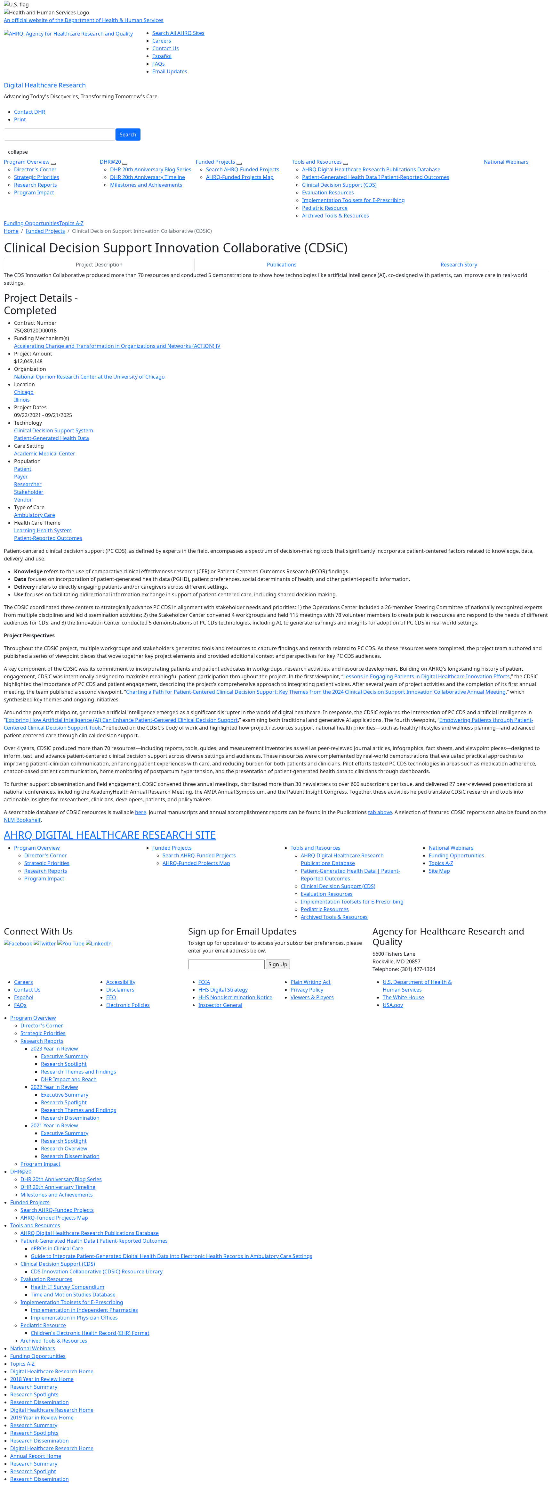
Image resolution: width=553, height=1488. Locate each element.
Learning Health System (43, 530)
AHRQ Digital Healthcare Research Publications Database (371, 169)
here (140, 812)
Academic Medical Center (44, 453)
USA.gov (393, 1005)
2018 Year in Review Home (42, 1379)
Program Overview (27, 161)
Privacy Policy (307, 989)
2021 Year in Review (54, 1125)
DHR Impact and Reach (69, 1079)
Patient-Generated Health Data (51, 438)
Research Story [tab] (459, 264)
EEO (111, 997)
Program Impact (34, 192)
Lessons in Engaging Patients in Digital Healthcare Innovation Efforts (426, 676)
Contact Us (165, 48)
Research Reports (35, 184)
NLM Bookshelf (22, 819)
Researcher (28, 484)
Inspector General (220, 1005)
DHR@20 (111, 161)
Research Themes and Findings (78, 1071)
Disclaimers (120, 989)
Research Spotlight (64, 1063)
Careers (161, 40)
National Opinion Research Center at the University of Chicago (89, 376)
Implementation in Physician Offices (74, 1317)
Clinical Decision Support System (53, 430)
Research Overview (64, 1148)
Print (20, 119)
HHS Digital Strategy (223, 989)
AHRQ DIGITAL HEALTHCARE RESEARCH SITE (110, 835)
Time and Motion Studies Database (73, 1294)
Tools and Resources (317, 161)
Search (128, 134)
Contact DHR (29, 111)
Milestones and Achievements (146, 184)
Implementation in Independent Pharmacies (84, 1309)
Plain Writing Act (311, 981)
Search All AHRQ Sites (178, 33)
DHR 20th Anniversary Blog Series (150, 169)
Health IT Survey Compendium (67, 1286)
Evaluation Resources (328, 192)
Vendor (23, 499)
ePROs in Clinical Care (57, 1248)
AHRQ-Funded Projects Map (240, 177)
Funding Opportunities (31, 223)
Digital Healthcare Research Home (51, 1371)
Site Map (439, 870)
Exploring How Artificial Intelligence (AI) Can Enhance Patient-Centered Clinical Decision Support (122, 720)
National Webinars (506, 161)
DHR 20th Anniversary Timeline (147, 177)
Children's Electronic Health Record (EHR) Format (90, 1333)
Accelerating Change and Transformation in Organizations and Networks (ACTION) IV (117, 345)
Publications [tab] (282, 264)
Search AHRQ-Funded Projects (242, 169)
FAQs (158, 63)
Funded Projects (216, 161)
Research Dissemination (70, 1117)
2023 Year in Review (54, 1048)
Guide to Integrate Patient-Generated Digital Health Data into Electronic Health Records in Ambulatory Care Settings (171, 1256)
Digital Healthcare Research (45, 85)
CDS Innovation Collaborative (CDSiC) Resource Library (97, 1271)
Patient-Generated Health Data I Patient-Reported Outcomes (375, 177)
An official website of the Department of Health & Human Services (84, 20)
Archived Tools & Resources (335, 215)
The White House (403, 997)
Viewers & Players (312, 997)
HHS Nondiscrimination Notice (235, 997)
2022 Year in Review (54, 1087)
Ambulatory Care (34, 515)
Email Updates (169, 71)
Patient (22, 468)
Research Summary (33, 1386)
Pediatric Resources (325, 909)
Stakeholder (29, 491)
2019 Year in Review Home (42, 1417)
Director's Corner (35, 169)
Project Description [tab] (99, 264)
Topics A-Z (71, 223)
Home (11, 230)
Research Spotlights (34, 1394)
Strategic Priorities (36, 177)
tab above (380, 812)
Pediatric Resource (325, 207)
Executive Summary (64, 1056)
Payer (21, 476)
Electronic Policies (128, 1005)
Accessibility (120, 981)
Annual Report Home (35, 1455)
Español (162, 56)
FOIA (204, 981)
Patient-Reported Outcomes (48, 538)
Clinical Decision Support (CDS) (339, 184)
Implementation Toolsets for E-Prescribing (353, 200)
